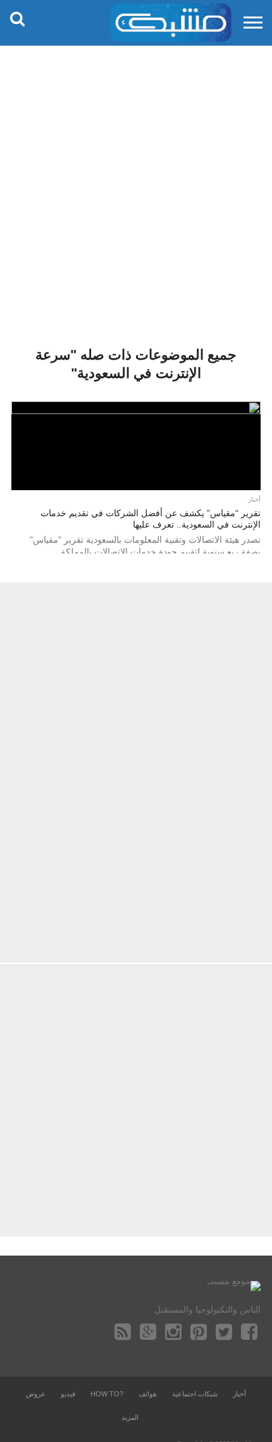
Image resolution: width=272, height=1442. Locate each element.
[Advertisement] (136, 187)
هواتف (148, 1394)
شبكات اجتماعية (195, 1394)
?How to (106, 1394)
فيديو (68, 1394)
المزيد (130, 1417)
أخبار (239, 1394)
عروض (36, 1394)
